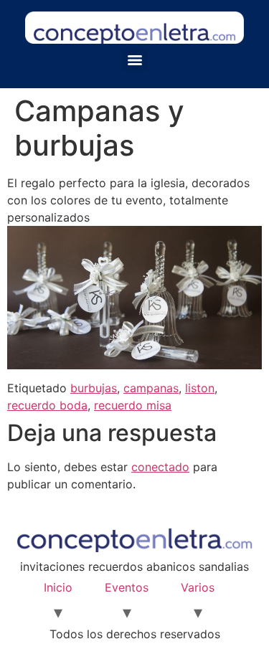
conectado (160, 467)
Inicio (58, 587)
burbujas (93, 388)
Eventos (126, 587)
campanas (151, 388)
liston (199, 388)
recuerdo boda (47, 405)
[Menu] (135, 60)
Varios (197, 587)
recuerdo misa (132, 405)
